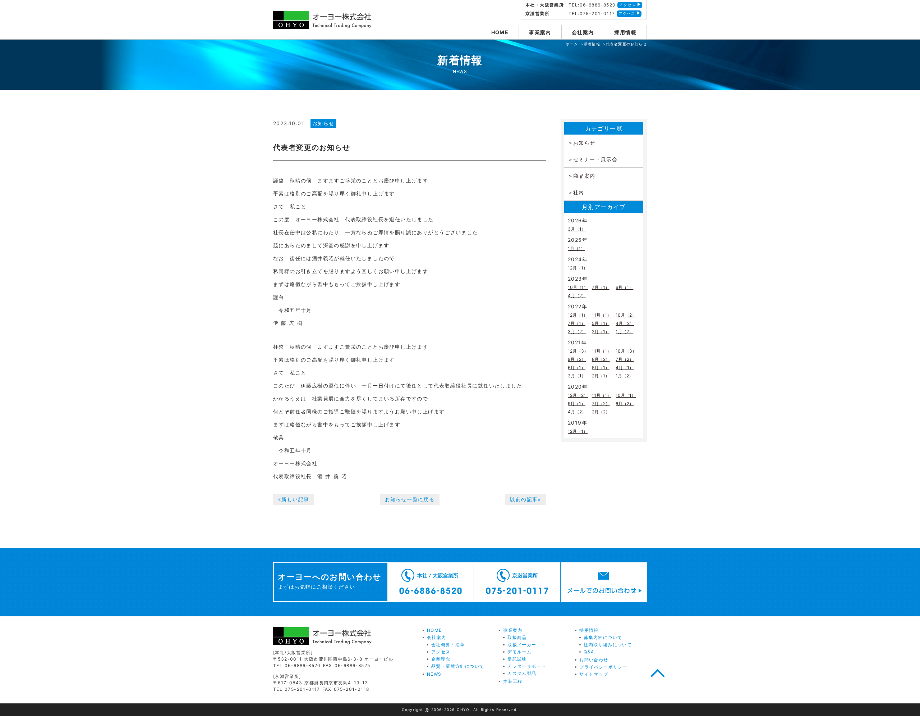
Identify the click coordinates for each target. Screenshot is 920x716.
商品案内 (584, 176)
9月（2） (577, 359)
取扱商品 (517, 637)
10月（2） (626, 315)
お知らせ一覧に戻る (410, 499)
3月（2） (577, 331)
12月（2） (578, 395)
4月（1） (625, 367)
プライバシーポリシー (603, 667)
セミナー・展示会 (595, 159)
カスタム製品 (521, 673)
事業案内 (540, 32)
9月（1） (576, 403)
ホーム (572, 44)
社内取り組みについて (608, 644)
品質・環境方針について (457, 666)
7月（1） (601, 287)
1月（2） (624, 331)
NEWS (434, 674)
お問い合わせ (593, 659)
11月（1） (601, 315)
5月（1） (601, 323)
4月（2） (577, 295)
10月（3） (626, 351)
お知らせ (323, 123)
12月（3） (578, 351)
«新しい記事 (293, 499)
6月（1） (624, 287)
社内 (578, 192)
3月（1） (577, 229)
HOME (500, 32)
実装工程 (513, 681)
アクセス (627, 5)
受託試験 (517, 659)
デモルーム (519, 651)
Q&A (589, 651)
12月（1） (578, 268)
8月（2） (601, 359)
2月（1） (601, 331)
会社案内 (583, 32)
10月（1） (578, 287)
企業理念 (441, 659)
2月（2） (601, 411)
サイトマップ (593, 674)
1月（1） (576, 248)
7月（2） (625, 359)
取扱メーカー (521, 644)
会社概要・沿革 (448, 644)
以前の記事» (525, 499)
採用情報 (625, 32)
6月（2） (625, 403)
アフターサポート (526, 666)
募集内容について (603, 637)
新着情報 (592, 44)
